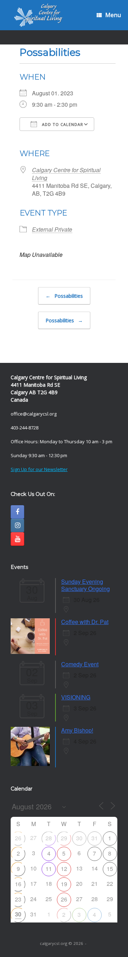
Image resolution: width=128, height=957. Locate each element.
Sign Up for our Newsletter (39, 469)
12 (64, 869)
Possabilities (64, 295)
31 (94, 838)
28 (49, 838)
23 (18, 899)
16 (18, 884)
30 (79, 838)
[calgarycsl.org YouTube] (17, 539)
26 (18, 838)
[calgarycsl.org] (38, 15)
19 (64, 884)
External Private (52, 229)
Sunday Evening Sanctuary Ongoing (85, 585)
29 (64, 838)
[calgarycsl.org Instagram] (17, 525)
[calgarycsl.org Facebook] (17, 512)
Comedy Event (79, 664)
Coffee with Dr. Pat (84, 622)
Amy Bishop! (77, 730)
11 (49, 869)
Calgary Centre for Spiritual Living (66, 174)
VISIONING (75, 697)
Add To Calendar (62, 124)
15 (110, 869)
